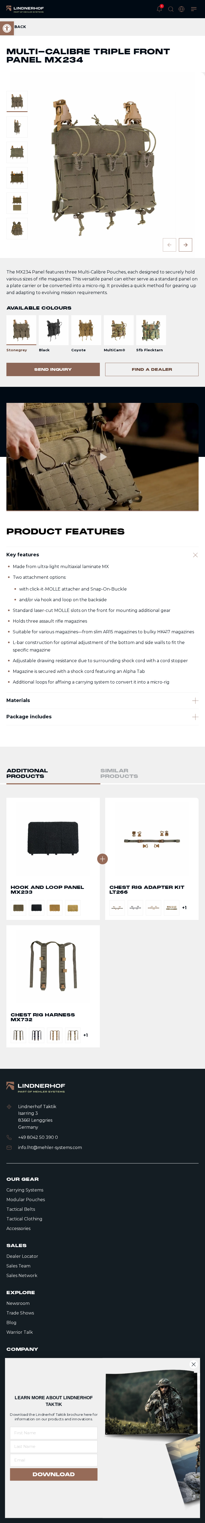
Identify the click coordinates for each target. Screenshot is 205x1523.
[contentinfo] (102, 202)
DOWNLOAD (54, 1474)
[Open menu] (194, 9)
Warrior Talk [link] (19, 1332)
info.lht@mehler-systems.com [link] (50, 1147)
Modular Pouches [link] (25, 1199)
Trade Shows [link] (20, 1313)
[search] (171, 9)
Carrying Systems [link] (24, 1190)
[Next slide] (185, 245)
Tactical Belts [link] (20, 1209)
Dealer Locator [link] (22, 1256)
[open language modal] (181, 9)
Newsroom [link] (18, 1303)
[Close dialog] (193, 1364)
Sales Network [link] (21, 1275)
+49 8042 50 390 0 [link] (38, 1137)
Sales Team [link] (18, 1265)
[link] (25, 9)
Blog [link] (11, 1322)
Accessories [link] (18, 1228)
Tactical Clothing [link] (24, 1218)
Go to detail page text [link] (53, 859)
